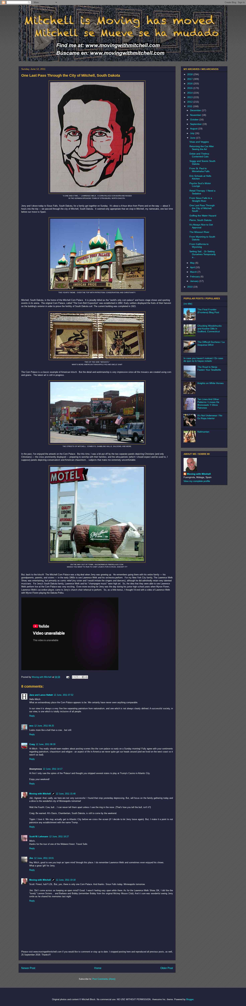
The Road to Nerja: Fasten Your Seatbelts (209, 368)
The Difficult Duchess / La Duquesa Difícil (211, 343)
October (194, 119)
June (193, 137)
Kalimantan (203, 431)
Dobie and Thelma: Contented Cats (199, 155)
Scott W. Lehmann (38, 836)
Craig (32, 744)
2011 (190, 106)
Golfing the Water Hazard (202, 215)
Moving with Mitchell (40, 793)
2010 (190, 286)
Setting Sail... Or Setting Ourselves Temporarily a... (202, 254)
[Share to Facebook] (83, 677)
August (194, 128)
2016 (190, 83)
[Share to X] (80, 677)
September (196, 124)
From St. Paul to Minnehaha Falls (199, 170)
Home (97, 968)
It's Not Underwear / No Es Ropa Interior (209, 417)
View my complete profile (197, 481)
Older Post (166, 968)
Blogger (189, 999)
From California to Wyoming (199, 245)
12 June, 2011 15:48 (65, 793)
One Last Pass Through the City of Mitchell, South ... (202, 208)
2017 (190, 79)
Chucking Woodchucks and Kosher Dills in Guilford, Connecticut (209, 328)
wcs (31, 725)
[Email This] (73, 677)
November (196, 115)
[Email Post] (67, 677)
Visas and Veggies (199, 141)
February (195, 276)
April (192, 267)
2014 (190, 92)
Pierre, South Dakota (200, 220)
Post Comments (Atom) (103, 979)
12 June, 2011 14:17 (52, 769)
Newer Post (28, 968)
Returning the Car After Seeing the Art (201, 147)
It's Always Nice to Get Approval (201, 226)
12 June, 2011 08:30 (45, 744)
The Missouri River (199, 232)
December (196, 110)
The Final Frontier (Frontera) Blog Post (208, 311)
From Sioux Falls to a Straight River (200, 199)
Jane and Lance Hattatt (41, 695)
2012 (190, 101)
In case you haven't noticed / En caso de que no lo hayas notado (203, 359)
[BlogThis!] (76, 677)
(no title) (188, 303)
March (193, 271)
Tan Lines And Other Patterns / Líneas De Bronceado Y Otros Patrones (208, 403)
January (194, 281)
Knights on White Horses (210, 383)
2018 (190, 74)
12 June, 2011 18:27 (59, 836)
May (192, 262)
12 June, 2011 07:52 (63, 695)
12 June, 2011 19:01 (44, 858)
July (192, 133)
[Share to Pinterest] (86, 677)
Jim (31, 858)
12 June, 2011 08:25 (44, 725)
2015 (190, 88)
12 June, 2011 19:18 (65, 880)
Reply (32, 716)
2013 (190, 97)
